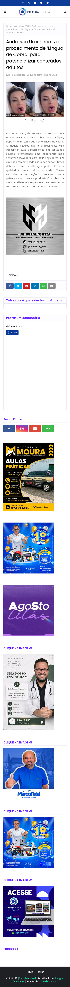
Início (30, 972)
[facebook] (22, 3)
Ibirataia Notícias (16, 74)
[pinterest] (47, 3)
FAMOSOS (25, 26)
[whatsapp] (48, 428)
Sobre (41, 972)
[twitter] (41, 3)
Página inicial (12, 26)
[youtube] (35, 3)
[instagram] (29, 3)
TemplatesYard (27, 978)
